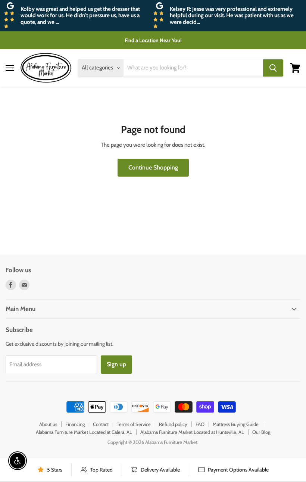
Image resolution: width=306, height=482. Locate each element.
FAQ (200, 424)
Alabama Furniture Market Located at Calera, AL (84, 432)
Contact (101, 424)
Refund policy (173, 424)
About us (48, 424)
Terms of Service (134, 424)
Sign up (116, 364)
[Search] (273, 68)
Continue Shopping (153, 167)
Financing (75, 424)
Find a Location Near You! (153, 40)
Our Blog (261, 432)
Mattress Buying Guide (236, 424)
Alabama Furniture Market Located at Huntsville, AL (192, 432)
